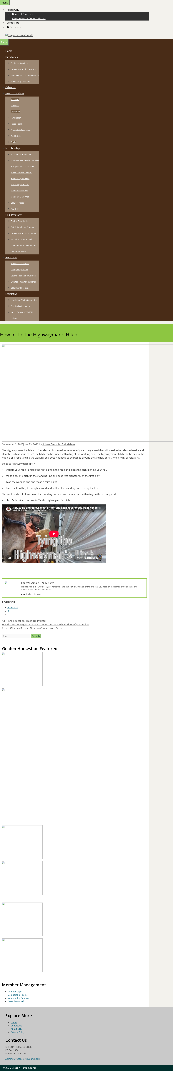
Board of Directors (22, 14)
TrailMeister (39, 620)
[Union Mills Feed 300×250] (22, 858)
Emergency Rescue (19, 269)
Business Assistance (20, 263)
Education (15, 111)
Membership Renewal (18, 998)
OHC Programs (13, 215)
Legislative (11, 293)
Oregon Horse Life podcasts (23, 233)
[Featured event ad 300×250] (22, 935)
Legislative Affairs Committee (24, 300)
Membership (12, 148)
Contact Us (13, 22)
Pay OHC (15, 209)
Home (8, 51)
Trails (13, 142)
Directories (11, 57)
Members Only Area (20, 196)
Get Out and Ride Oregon (22, 227)
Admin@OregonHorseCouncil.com (22, 1058)
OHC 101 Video (17, 203)
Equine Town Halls (19, 221)
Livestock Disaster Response (23, 282)
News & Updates (14, 93)
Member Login (14, 991)
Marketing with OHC (20, 184)
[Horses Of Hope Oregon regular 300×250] (22, 685)
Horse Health (17, 124)
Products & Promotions (21, 130)
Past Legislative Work (20, 306)
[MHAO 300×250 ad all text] (22, 894)
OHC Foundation (18, 251)
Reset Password (15, 1001)
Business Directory (19, 63)
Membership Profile (17, 994)
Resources (11, 257)
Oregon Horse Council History (29, 18)
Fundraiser (16, 117)
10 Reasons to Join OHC (21, 154)
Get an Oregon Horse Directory (25, 75)
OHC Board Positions (20, 288)
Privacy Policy (18, 1032)
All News (15, 99)
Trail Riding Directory (20, 81)
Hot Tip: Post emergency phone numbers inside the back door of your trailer (45, 624)
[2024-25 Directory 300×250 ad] (22, 971)
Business (15, 105)
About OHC (13, 9)
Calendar (10, 87)
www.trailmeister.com (31, 594)
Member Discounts (19, 190)
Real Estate (16, 136)
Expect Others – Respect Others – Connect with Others (33, 628)
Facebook (15, 27)
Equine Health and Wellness (23, 275)
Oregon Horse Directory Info (23, 69)
